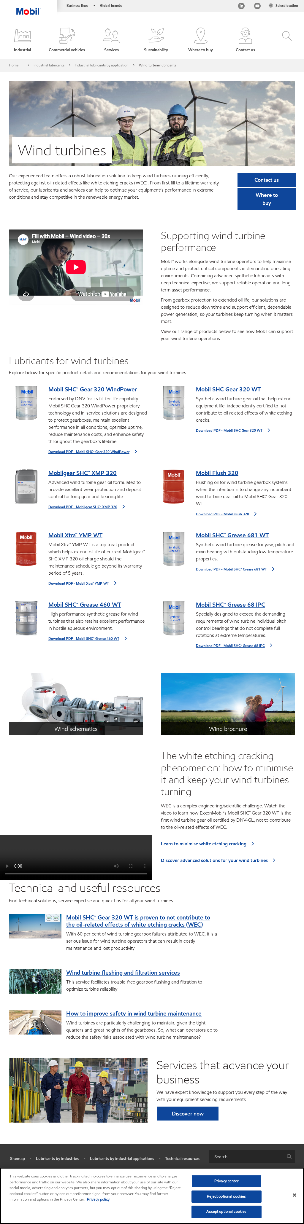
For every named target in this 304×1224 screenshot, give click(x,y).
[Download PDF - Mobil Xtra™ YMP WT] (26, 551)
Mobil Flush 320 (217, 473)
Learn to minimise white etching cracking (203, 844)
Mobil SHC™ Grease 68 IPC (230, 604)
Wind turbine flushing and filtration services (123, 972)
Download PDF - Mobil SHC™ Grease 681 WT (231, 569)
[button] (22, 40)
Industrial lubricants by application (102, 65)
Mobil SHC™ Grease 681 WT (232, 535)
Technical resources (182, 1158)
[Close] (294, 1195)
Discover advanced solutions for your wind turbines (214, 860)
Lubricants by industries (57, 1158)
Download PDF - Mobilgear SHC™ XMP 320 (82, 506)
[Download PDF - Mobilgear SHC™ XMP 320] (26, 489)
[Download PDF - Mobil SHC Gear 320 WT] (173, 405)
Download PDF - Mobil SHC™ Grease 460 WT (83, 638)
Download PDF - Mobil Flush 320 (222, 514)
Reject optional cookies (226, 1196)
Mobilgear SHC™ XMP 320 (82, 473)
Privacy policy (98, 1199)
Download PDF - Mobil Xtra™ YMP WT (78, 583)
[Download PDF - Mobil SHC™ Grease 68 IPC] (173, 620)
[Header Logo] (28, 7)
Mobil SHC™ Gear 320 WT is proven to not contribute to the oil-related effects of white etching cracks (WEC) (138, 921)
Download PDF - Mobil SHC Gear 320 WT (229, 430)
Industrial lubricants (49, 65)
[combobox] (252, 1156)
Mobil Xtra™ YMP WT (75, 535)
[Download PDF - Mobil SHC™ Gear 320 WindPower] (26, 405)
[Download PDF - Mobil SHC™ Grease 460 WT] (26, 620)
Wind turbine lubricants (157, 65)
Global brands (111, 5)
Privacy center (226, 1181)
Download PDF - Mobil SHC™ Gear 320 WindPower (88, 451)
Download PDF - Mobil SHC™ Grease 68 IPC (230, 645)
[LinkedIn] (241, 7)
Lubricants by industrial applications (122, 1158)
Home (13, 65)
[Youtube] (257, 7)
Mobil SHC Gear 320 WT (228, 389)
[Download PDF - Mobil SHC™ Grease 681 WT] (173, 551)
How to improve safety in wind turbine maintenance (134, 1013)
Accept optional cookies (226, 1211)
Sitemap (17, 1158)
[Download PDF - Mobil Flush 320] (173, 489)
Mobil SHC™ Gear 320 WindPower (92, 389)
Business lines (77, 5)
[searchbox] (246, 1156)
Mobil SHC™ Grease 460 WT (84, 604)
